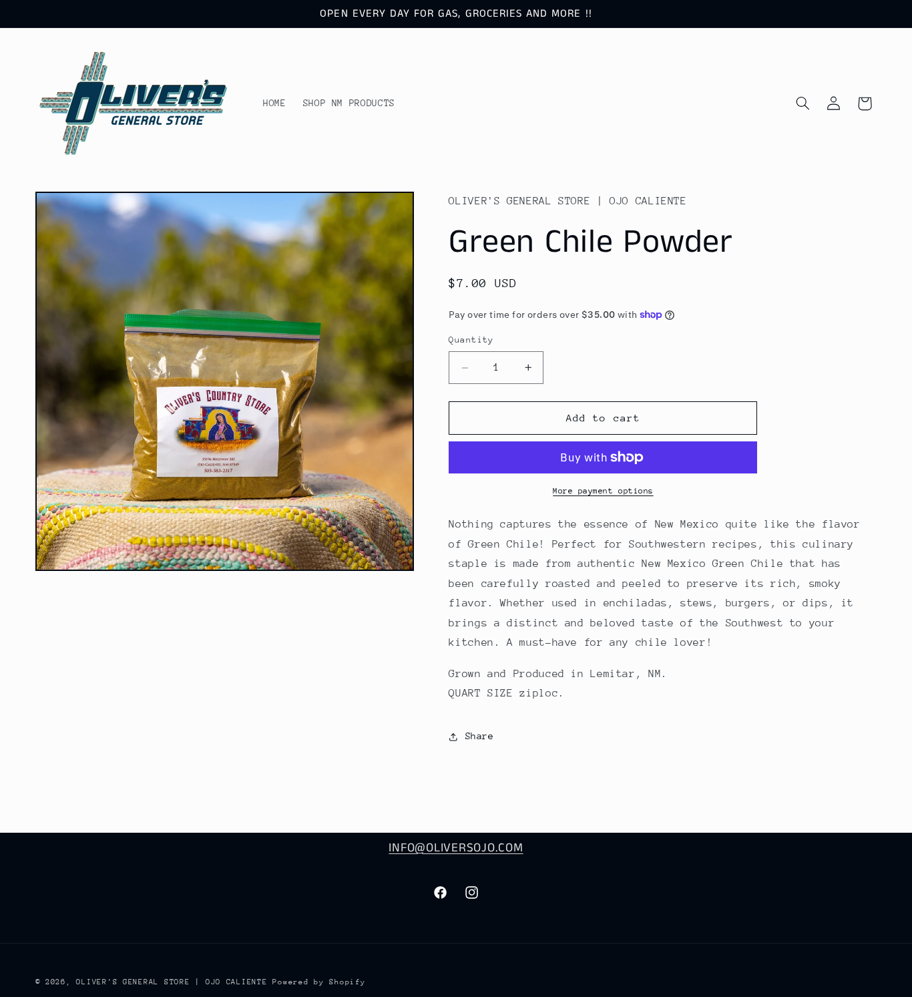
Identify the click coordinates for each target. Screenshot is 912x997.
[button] (802, 103)
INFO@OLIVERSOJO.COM (456, 848)
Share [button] (479, 736)
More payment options (603, 490)
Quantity (471, 340)
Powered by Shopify (318, 982)
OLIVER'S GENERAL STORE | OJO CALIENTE (174, 982)
